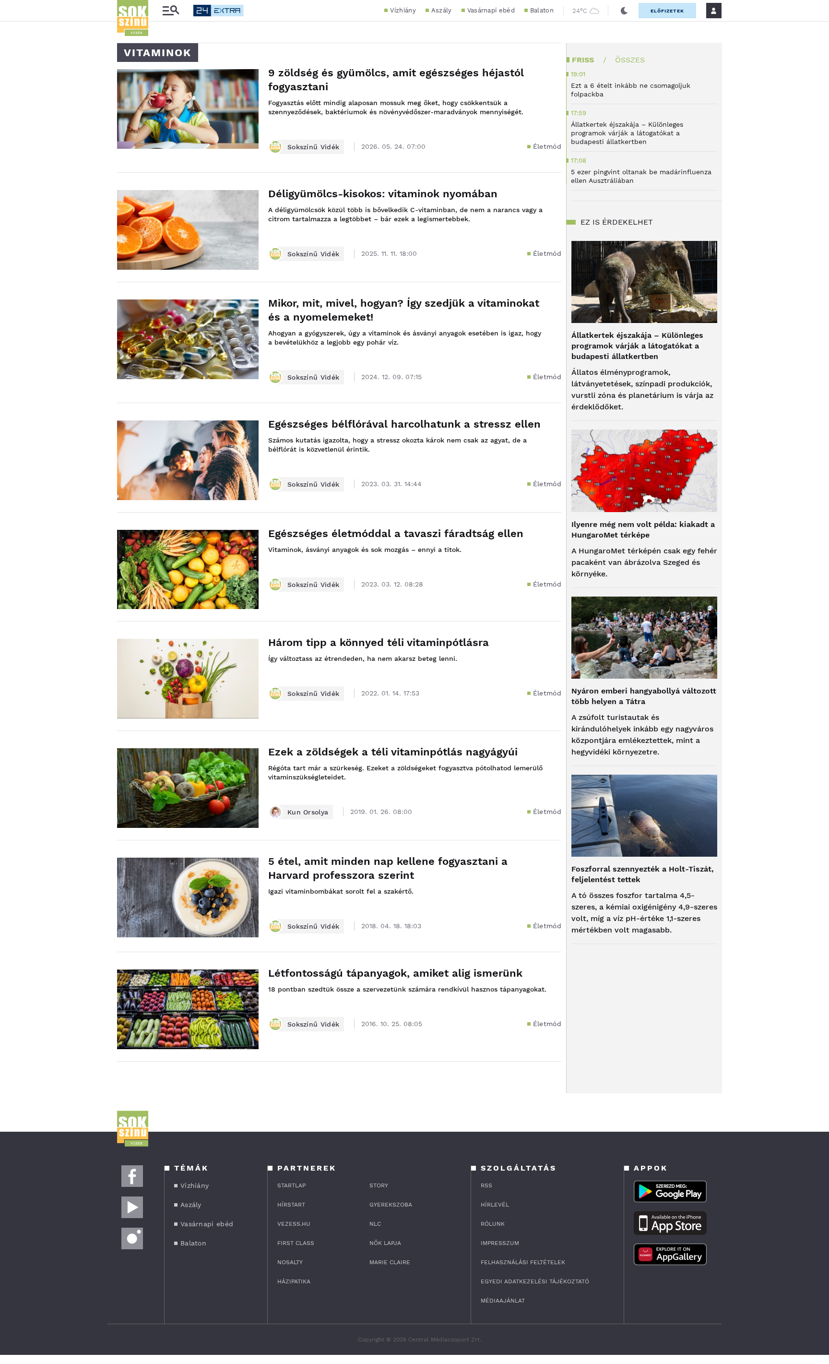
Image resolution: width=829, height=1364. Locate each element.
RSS (486, 1185)
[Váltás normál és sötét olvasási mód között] (624, 10)
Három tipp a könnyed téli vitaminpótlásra (378, 642)
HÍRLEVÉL (495, 1204)
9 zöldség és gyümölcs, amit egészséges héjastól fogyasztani (396, 80)
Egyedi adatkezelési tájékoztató (535, 1281)
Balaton (542, 10)
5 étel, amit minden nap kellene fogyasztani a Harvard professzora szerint (388, 868)
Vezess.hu (293, 1223)
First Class (295, 1243)
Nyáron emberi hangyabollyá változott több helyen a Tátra (643, 696)
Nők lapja (385, 1243)
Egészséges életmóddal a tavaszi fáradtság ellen (395, 533)
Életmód (547, 146)
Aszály (441, 10)
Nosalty (290, 1262)
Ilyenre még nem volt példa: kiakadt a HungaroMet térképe (643, 529)
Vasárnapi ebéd (491, 10)
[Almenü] (171, 11)
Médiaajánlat (503, 1300)
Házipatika (293, 1281)
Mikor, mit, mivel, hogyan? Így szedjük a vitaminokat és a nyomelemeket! (403, 310)
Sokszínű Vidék (313, 147)
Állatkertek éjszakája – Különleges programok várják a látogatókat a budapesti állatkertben (637, 346)
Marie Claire (389, 1262)
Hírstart (291, 1204)
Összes (630, 59)
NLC (375, 1223)
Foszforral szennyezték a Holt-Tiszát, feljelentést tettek (642, 874)
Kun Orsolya (307, 812)
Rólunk (493, 1223)
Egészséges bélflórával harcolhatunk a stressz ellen (404, 424)
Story (378, 1185)
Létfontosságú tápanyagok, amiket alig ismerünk (395, 973)
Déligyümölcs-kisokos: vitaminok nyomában (382, 194)
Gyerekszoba (390, 1204)
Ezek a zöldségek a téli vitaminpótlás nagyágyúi (393, 752)
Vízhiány (402, 10)
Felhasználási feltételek (523, 1262)
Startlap (291, 1185)
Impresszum (500, 1243)
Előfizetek (667, 10)
